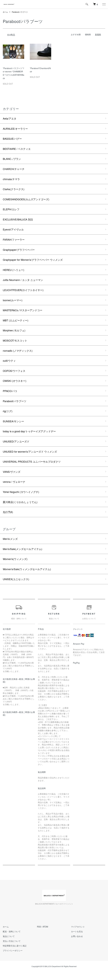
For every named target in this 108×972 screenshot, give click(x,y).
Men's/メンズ (10, 539)
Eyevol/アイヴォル (13, 229)
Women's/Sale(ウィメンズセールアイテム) (27, 569)
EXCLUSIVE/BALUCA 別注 (18, 219)
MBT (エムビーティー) (15, 320)
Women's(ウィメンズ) (15, 559)
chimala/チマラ (11, 179)
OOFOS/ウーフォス (14, 371)
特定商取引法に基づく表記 (14, 945)
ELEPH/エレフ (11, 209)
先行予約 (8, 512)
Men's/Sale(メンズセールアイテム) (22, 549)
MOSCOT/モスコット (15, 340)
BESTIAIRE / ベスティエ (17, 149)
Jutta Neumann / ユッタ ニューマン (23, 280)
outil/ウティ (9, 360)
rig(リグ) (7, 411)
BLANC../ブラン (12, 159)
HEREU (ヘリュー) (13, 270)
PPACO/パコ (10, 391)
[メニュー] (104, 4)
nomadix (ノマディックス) (17, 350)
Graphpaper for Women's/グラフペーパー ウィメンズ (33, 259)
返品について (9, 936)
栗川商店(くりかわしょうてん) (20, 502)
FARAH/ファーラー (14, 239)
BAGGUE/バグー (12, 138)
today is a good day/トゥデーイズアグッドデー (29, 431)
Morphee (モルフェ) (14, 330)
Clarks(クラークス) (13, 189)
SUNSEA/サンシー (13, 421)
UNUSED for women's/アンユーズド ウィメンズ (30, 451)
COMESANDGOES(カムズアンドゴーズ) (26, 199)
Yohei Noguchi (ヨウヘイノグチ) (21, 492)
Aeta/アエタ (9, 118)
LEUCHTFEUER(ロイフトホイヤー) (23, 290)
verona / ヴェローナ (14, 481)
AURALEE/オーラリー (15, 128)
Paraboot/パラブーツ (20, 12)
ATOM (45, 926)
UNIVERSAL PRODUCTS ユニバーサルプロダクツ (32, 461)
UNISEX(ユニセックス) (16, 579)
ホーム (5, 12)
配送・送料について (12, 931)
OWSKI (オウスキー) (14, 381)
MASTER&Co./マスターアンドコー (22, 310)
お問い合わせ (77, 936)
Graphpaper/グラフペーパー (19, 249)
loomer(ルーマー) (12, 300)
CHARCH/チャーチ (13, 169)
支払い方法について (12, 941)
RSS (39, 926)
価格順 (88, 34)
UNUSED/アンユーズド (16, 441)
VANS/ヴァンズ (11, 471)
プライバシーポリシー (12, 950)
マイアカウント (78, 926)
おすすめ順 (76, 34)
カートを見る (77, 931)
